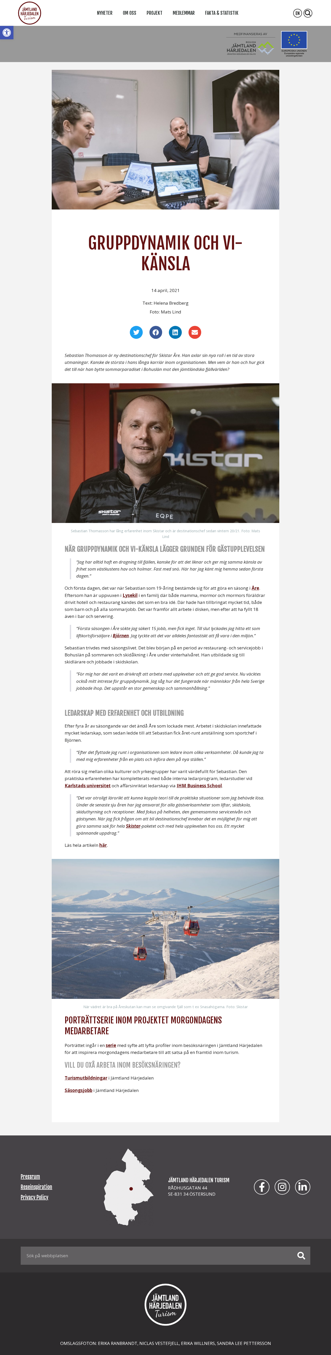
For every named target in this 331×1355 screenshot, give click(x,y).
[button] (6, 32)
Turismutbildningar (86, 1078)
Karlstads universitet (88, 786)
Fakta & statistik (221, 13)
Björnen (121, 636)
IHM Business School (199, 786)
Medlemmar (184, 13)
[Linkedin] (302, 1187)
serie (111, 1045)
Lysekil (130, 595)
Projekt (154, 13)
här (103, 845)
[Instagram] (282, 1187)
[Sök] (301, 1256)
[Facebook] (261, 1187)
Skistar (133, 826)
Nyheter (104, 13)
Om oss (129, 13)
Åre (255, 588)
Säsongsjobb (78, 1090)
